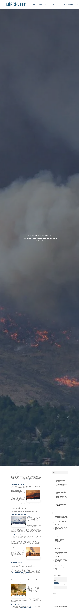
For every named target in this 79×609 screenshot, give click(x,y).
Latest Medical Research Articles (38, 235)
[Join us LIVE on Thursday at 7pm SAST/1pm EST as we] (65, 596)
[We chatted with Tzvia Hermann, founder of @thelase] (65, 600)
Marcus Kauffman (19, 595)
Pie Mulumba (40, 240)
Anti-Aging (29, 235)
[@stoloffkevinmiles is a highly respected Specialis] (54, 596)
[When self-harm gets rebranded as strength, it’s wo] (60, 596)
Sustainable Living (48, 235)
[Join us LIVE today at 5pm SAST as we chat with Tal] (65, 603)
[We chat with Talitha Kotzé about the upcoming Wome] (60, 603)
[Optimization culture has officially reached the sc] (60, 600)
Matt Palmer (33, 499)
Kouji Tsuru (18, 525)
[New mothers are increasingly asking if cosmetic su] (54, 600)
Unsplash (29, 500)
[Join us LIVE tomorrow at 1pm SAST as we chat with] (54, 603)
